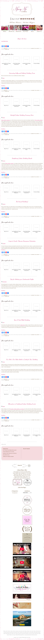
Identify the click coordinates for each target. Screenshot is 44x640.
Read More (3, 85)
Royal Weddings (32, 632)
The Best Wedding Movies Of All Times (8, 451)
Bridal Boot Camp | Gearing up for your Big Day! (10, 453)
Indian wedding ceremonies (5, 120)
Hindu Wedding (11, 632)
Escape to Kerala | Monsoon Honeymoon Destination (22, 241)
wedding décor (22, 324)
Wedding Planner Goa (26, 632)
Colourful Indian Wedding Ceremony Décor (16, 64)
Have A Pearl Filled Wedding (22, 320)
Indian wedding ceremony (10, 163)
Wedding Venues (13, 633)
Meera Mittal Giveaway (6, 454)
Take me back (3, 444)
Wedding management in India (19, 633)
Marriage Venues (22, 632)
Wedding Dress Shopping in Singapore (8, 456)
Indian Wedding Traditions (17, 632)
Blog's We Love (6, 105)
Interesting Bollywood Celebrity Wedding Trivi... (6, 64)
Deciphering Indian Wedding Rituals (26, 64)
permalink (32, 48)
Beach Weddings (36, 632)
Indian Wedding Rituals (8, 633)
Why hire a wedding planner (25, 634)
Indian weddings (7, 632)
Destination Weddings (25, 633)
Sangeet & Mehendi (15, 634)
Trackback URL (7, 49)
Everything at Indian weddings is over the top (17, 408)
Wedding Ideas (36, 633)
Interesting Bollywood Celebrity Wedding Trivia (22, 73)
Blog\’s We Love (22, 39)
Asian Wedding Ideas (4, 41)
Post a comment (36, 48)
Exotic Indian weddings (31, 633)
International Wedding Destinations (33, 634)
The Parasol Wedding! (37, 63)
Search (29, 466)
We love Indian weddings (39, 120)
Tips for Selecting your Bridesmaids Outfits (22, 279)
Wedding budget (20, 634)
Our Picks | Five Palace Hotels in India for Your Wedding (22, 359)
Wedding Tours (11, 634)
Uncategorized (14, 492)
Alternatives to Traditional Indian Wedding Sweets (22, 404)
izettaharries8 (5, 48)
